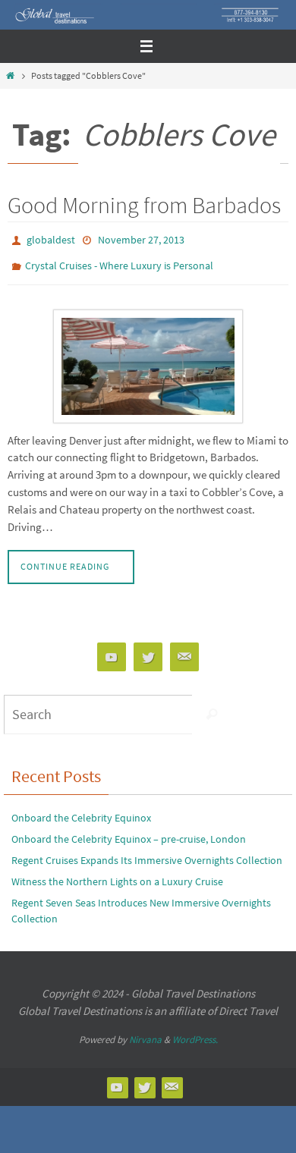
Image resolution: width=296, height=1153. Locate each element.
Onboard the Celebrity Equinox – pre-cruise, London (128, 832)
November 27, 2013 (141, 239)
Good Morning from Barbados (144, 204)
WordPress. (195, 1032)
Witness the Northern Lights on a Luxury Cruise (117, 874)
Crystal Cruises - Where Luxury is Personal (119, 261)
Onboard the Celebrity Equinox (81, 811)
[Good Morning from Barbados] (148, 359)
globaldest (51, 239)
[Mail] (184, 650)
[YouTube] (111, 650)
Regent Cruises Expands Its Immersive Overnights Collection (146, 853)
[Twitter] (148, 650)
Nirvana (145, 1032)
